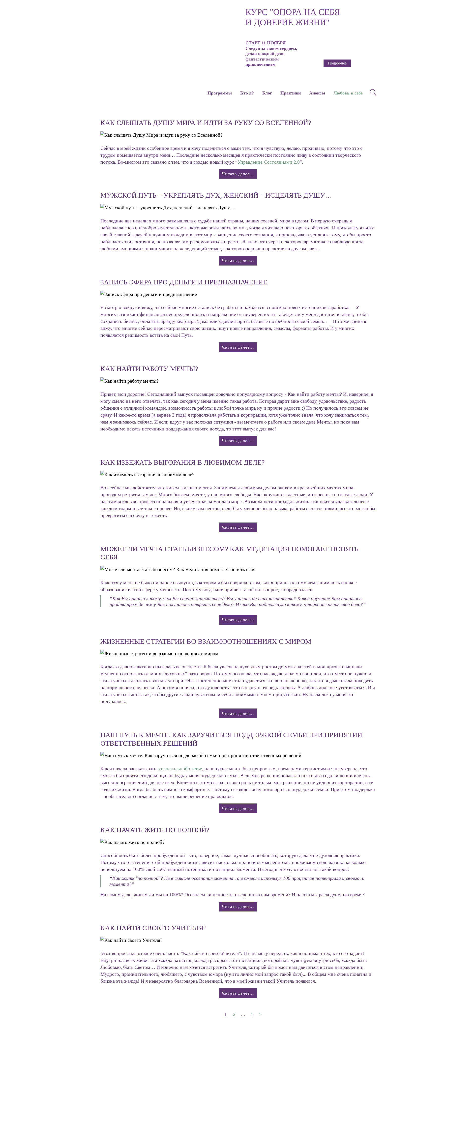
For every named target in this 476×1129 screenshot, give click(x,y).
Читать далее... (238, 173)
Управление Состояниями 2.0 (269, 162)
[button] (231, 34)
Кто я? (247, 93)
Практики (290, 93)
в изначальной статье (179, 768)
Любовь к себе (348, 93)
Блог (267, 93)
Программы (220, 93)
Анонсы (317, 93)
